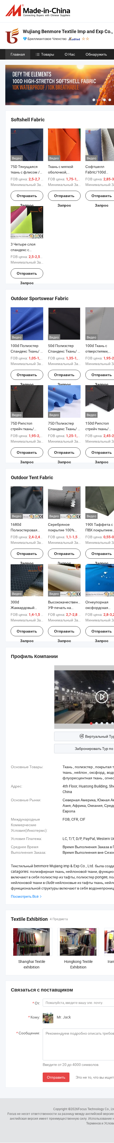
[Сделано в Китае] (38, 10)
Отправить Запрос (27, 197)
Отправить (56, 1077)
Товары (47, 54)
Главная (18, 54)
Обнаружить (96, 54)
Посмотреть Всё (25, 896)
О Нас (70, 54)
